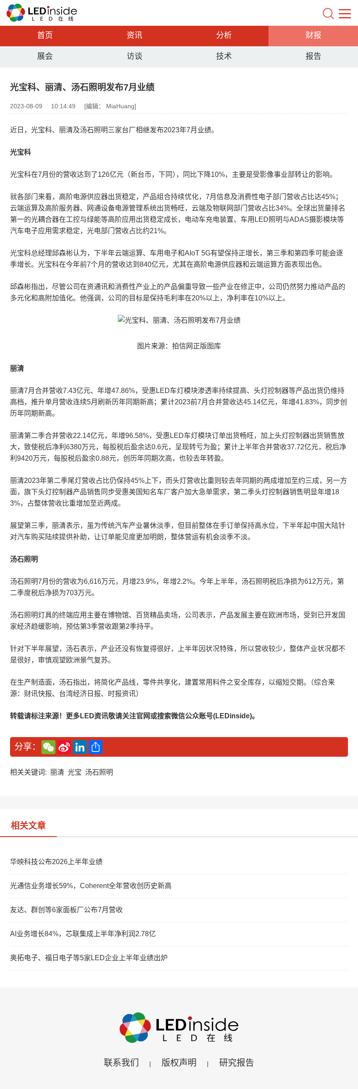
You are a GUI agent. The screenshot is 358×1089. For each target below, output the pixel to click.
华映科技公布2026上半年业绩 (56, 861)
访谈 (134, 56)
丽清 (57, 772)
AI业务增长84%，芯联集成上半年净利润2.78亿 (83, 933)
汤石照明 (99, 772)
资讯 (134, 35)
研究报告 (236, 1063)
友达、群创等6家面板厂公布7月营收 (66, 909)
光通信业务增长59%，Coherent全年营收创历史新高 (91, 885)
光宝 (75, 772)
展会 (45, 56)
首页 (45, 35)
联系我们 (121, 1063)
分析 (224, 35)
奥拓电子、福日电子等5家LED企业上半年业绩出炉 (89, 957)
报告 (313, 56)
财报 (313, 35)
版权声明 (179, 1063)
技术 (224, 56)
